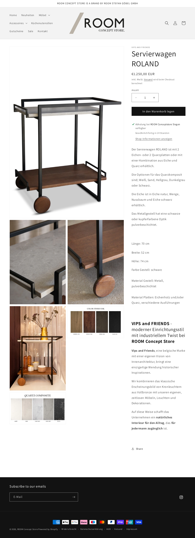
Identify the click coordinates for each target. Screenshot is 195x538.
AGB (108, 529)
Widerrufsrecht (69, 529)
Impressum (131, 529)
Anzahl (135, 90)
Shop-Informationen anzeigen (153, 138)
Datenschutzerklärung (91, 529)
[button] (44, 15)
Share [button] (139, 448)
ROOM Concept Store (27, 529)
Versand (148, 79)
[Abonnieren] (74, 497)
